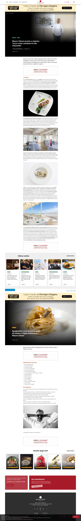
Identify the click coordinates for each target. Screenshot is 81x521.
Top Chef (18, 37)
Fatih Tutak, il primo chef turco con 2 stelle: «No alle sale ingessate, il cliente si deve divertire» (12, 277)
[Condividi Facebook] (16, 51)
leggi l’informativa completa (25, 518)
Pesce (13, 467)
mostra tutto (70, 255)
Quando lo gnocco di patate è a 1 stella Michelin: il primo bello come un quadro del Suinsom (67, 463)
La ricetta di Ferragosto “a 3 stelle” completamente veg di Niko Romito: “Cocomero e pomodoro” (40, 463)
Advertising (36, 513)
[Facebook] (70, 290)
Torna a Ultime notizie (10, 289)
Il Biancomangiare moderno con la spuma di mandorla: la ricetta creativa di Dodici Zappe (25, 463)
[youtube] (68, 2)
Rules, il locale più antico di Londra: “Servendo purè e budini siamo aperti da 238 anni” (54, 277)
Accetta (76, 516)
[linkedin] (43, 509)
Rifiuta (69, 516)
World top (14, 37)
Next (72, 269)
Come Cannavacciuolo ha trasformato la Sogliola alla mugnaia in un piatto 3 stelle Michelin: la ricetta (54, 463)
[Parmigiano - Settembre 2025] (40, 8)
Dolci (27, 467)
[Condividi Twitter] (18, 51)
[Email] (74, 290)
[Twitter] (73, 290)
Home (7, 13)
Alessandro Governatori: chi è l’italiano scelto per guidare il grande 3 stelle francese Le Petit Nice (40, 277)
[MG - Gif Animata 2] (40, 70)
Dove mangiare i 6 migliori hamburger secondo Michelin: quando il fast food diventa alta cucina (68, 277)
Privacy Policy (44, 513)
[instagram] (66, 2)
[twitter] (70, 2)
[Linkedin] (71, 290)
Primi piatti (14, 327)
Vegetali (40, 467)
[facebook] (64, 2)
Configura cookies (62, 516)
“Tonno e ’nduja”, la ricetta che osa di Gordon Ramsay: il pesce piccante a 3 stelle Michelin (11, 463)
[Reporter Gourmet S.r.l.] (40, 2)
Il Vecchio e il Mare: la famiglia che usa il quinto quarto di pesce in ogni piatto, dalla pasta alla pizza (26, 278)
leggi (9, 284)
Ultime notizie (11, 13)
